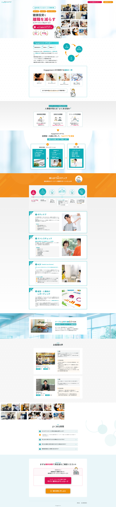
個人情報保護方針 (84, 502)
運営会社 (78, 502)
